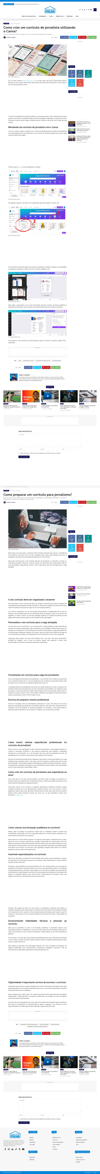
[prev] (93, 4)
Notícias (70, 139)
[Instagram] (82, 10)
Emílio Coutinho (11, 37)
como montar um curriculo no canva (43, 360)
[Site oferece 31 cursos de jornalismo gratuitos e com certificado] (71, 124)
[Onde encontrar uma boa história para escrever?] (71, 131)
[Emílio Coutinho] (4, 37)
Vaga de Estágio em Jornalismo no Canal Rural (49, 406)
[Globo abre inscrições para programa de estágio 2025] (31, 396)
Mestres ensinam (70, 132)
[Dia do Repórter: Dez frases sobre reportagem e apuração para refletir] (69, 396)
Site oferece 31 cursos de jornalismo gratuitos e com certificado (84, 123)
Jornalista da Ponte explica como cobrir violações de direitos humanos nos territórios (84, 138)
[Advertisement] (37, 100)
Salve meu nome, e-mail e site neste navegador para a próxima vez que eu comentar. (40, 453)
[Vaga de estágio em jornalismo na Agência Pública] (88, 396)
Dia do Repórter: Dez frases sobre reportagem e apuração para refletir (32, 4)
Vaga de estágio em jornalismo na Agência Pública (87, 406)
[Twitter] (89, 10)
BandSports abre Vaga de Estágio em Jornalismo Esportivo (11, 406)
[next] (96, 4)
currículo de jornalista (56, 360)
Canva (20, 167)
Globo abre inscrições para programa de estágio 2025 (29, 406)
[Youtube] (91, 10)
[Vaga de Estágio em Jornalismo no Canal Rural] (50, 396)
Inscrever (80, 79)
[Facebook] (80, 10)
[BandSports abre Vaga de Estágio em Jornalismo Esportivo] (12, 396)
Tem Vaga (6, 403)
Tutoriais (8, 19)
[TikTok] (86, 10)
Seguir (80, 70)
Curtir (71, 70)
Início (4, 19)
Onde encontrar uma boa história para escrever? (83, 129)
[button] (95, 9)
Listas (62, 403)
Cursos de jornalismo (71, 125)
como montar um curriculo (28, 360)
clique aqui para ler (29, 80)
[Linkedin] (84, 10)
